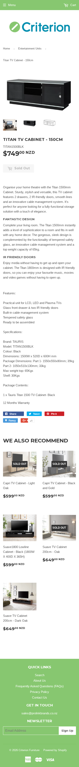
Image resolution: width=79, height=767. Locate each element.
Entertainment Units (30, 48)
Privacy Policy (39, 692)
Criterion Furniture (29, 750)
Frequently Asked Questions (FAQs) (40, 686)
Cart (72, 5)
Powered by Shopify (55, 750)
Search (39, 675)
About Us (39, 680)
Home (6, 48)
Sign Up (67, 730)
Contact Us (39, 697)
